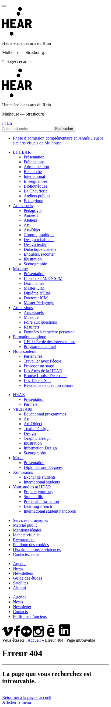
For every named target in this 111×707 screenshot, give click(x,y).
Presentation (34, 399)
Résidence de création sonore (48, 385)
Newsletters (23, 573)
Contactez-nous (26, 554)
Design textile (35, 244)
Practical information (41, 501)
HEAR (19, 394)
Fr (4, 123)
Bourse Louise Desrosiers (45, 375)
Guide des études (27, 578)
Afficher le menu (16, 702)
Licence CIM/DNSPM (43, 278)
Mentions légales (27, 530)
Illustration (33, 259)
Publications (34, 162)
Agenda (19, 563)
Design (30, 433)
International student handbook (50, 511)
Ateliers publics (37, 196)
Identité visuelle (26, 535)
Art (26, 225)
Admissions (23, 307)
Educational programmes (45, 414)
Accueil (34, 640)
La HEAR (22, 152)
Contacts (20, 611)
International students (42, 482)
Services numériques (30, 520)
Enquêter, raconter (39, 254)
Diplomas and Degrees (43, 467)
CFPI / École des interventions (49, 341)
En (9, 123)
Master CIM (34, 288)
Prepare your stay (38, 491)
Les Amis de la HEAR (43, 370)
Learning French (38, 506)
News (18, 568)
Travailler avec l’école (42, 361)
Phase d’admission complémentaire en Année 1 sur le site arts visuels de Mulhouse (58, 140)
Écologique (33, 200)
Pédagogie (32, 210)
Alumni (19, 588)
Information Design (40, 448)
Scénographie (35, 264)
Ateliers (30, 220)
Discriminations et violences (37, 549)
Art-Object (33, 423)
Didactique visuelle (40, 249)
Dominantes (34, 283)
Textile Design (36, 428)
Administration (36, 166)
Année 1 (31, 215)
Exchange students (40, 477)
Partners (30, 404)
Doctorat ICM (36, 298)
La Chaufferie (35, 191)
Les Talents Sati (37, 380)
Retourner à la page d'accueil (26, 697)
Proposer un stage (39, 366)
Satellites (20, 583)
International (34, 176)
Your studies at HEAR (32, 487)
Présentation (34, 157)
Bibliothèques (35, 186)
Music (18, 457)
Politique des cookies (31, 544)
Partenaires (33, 356)
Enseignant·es (35, 181)
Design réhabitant (39, 239)
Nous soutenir (25, 351)
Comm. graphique (39, 234)
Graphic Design (37, 438)
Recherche (33, 171)
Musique (20, 268)
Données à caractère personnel (49, 332)
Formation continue (29, 336)
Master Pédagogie (39, 302)
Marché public (25, 525)
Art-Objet (32, 230)
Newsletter (22, 606)
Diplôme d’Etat (37, 293)
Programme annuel (40, 346)
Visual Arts (22, 409)
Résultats (31, 327)
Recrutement (23, 539)
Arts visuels (23, 205)
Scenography (35, 453)
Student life (33, 496)
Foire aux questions (40, 322)
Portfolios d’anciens (30, 616)
